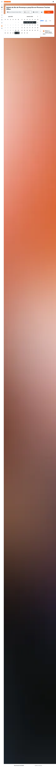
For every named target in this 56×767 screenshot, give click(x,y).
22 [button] (15, 30)
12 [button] (7, 27)
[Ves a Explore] (1, 15)
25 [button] (5, 32)
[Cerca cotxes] (1, 10)
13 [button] (10, 27)
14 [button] (13, 27)
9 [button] (18, 25)
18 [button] (5, 30)
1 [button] (24, 22)
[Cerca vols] (1, 5)
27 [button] (10, 32)
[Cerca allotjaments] (1, 7)
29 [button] (15, 32)
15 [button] (15, 27)
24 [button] (29, 30)
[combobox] (15, 12)
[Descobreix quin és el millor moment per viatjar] (1, 20)
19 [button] (7, 30)
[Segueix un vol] (1, 17)
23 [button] (18, 30)
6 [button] (10, 25)
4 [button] (32, 22)
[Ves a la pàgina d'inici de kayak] (7, 1)
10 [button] (29, 25)
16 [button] (18, 27)
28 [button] (13, 32)
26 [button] (7, 32)
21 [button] (13, 30)
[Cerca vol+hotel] (1, 12)
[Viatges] (1, 23)
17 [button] (29, 27)
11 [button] (5, 27)
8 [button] (15, 25)
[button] (2, 1)
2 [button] (18, 22)
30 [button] (18, 32)
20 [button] (10, 30)
